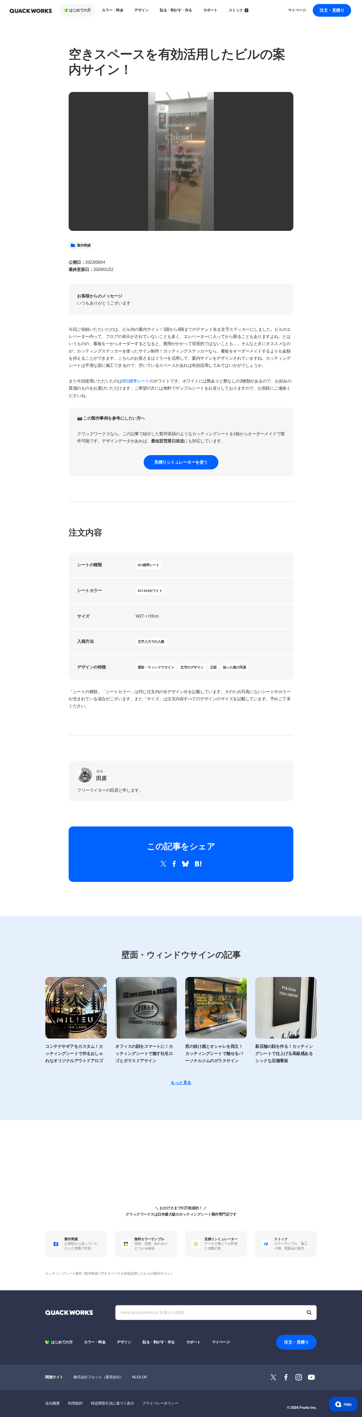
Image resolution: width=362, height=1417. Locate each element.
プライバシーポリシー (160, 1403)
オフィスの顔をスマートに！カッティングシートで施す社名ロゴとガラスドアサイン (144, 1053)
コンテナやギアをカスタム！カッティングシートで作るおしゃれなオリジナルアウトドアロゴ (74, 1053)
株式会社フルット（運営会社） (98, 1377)
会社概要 (52, 1403)
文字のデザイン (192, 667)
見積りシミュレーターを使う (181, 462)
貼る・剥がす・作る (176, 10)
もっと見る (181, 1082)
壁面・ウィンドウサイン (156, 667)
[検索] (309, 1312)
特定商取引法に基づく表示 (112, 1403)
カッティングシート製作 (63, 1273)
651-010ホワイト (150, 591)
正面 (213, 667)
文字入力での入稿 (151, 642)
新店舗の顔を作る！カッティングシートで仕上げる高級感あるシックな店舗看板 (284, 1053)
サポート (210, 10)
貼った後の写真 (234, 667)
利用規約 (75, 1403)
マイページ (297, 10)
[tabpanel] (181, 161)
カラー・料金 (112, 10)
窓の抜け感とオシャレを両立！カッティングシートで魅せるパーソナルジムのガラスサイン (214, 1053)
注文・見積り (332, 10)
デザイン (141, 10)
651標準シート (135, 381)
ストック (236, 10)
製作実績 (83, 245)
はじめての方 (80, 10)
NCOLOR (139, 1377)
